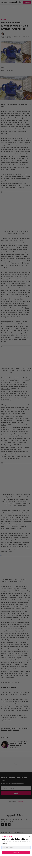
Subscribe (16, 852)
